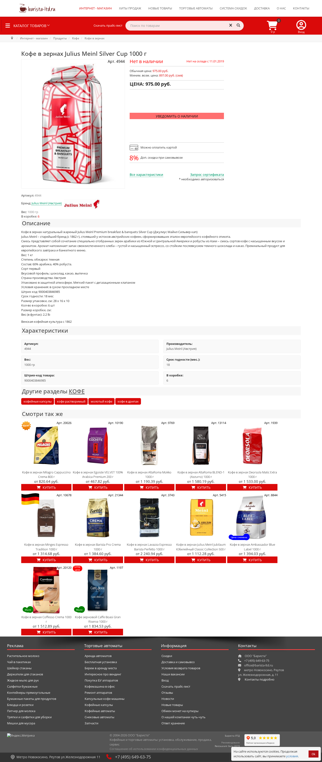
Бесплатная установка (101, 662)
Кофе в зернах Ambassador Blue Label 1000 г (252, 546)
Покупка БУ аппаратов (101, 680)
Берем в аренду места (101, 668)
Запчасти (91, 723)
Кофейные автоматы (100, 711)
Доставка (262, 8)
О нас (281, 8)
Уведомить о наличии (177, 116)
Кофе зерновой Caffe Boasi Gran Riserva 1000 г (98, 619)
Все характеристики (146, 174)
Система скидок (233, 8)
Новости (167, 699)
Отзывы (167, 692)
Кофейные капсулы (99, 705)
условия (292, 756)
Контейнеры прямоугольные (28, 692)
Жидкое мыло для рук (23, 680)
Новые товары (160, 8)
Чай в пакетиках (19, 662)
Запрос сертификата (207, 174)
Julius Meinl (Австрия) (47, 203)
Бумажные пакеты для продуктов (31, 699)
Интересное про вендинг (103, 674)
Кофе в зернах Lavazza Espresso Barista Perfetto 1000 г (149, 546)
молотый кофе (101, 401)
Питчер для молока (21, 711)
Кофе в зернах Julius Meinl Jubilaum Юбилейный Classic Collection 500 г (201, 546)
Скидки (166, 656)
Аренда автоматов (98, 656)
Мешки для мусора (21, 723)
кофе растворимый (71, 401)
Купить (49, 487)
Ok (313, 754)
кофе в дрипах (128, 401)
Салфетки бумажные (22, 686)
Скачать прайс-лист (108, 25)
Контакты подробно (259, 679)
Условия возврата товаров (180, 668)
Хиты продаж (130, 8)
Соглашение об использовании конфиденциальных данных (154, 749)
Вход (165, 680)
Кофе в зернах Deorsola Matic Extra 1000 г (252, 474)
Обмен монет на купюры (179, 711)
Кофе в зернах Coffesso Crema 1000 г (46, 619)
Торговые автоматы (196, 8)
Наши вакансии (173, 674)
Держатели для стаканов (25, 674)
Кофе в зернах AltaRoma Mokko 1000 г (149, 474)
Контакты (301, 8)
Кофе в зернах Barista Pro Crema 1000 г (98, 546)
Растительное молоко (23, 656)
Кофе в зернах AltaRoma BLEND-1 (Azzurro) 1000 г (201, 474)
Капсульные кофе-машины (104, 699)
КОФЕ (77, 391)
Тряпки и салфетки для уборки (29, 717)
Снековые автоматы (99, 717)
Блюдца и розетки (20, 705)
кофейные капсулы (38, 401)
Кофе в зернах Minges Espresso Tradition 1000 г (46, 546)
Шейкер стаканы (19, 668)
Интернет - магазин (95, 8)
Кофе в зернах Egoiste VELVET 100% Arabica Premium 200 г (98, 474)
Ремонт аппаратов (98, 692)
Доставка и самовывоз (177, 662)
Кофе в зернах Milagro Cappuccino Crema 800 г (46, 474)
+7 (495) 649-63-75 (133, 757)
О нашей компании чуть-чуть (183, 717)
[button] (301, 25)
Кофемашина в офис (100, 686)
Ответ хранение (173, 723)
